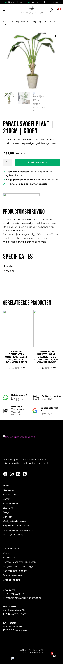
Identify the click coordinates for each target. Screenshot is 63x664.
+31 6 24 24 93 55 (14, 594)
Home (6, 21)
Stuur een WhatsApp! (17, 399)
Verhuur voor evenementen (19, 562)
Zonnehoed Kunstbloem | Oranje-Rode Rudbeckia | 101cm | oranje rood (47, 357)
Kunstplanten (19, 21)
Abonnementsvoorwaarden (19, 530)
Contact (7, 516)
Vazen (6, 499)
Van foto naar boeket (15, 570)
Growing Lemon (36, 652)
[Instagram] (12, 474)
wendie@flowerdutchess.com (23, 597)
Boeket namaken (13, 575)
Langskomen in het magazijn (20, 566)
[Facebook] (5, 474)
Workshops (9, 553)
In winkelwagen (37, 162)
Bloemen (8, 490)
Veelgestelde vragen (15, 521)
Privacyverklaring (13, 534)
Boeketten (9, 494)
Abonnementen (12, 503)
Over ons (8, 507)
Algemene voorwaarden (17, 525)
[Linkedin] (18, 474)
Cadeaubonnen (12, 548)
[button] (55, 36)
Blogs (6, 512)
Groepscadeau (11, 579)
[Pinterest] (25, 474)
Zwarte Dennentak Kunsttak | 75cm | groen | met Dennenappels (16, 357)
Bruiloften (9, 557)
